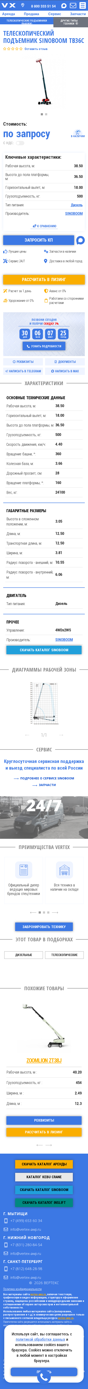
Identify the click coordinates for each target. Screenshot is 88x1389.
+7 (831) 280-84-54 (26, 1244)
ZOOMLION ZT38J (44, 1061)
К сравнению (46, 226)
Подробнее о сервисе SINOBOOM (47, 778)
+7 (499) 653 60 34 (26, 1220)
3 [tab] (49, 914)
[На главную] (8, 5)
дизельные (23, 955)
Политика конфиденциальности (22, 1289)
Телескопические (64, 955)
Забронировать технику (44, 927)
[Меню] (82, 5)
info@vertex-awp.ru (25, 1229)
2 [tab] (47, 115)
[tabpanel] (44, 82)
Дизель (77, 205)
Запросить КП (39, 240)
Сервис (54, 13)
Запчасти (78, 13)
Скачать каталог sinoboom (44, 650)
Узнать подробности (46, 346)
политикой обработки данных (40, 1339)
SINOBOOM (74, 213)
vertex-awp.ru (38, 1294)
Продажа (31, 13)
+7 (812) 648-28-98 (26, 1268)
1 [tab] (43, 115)
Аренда (8, 13)
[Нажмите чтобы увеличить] (44, 702)
